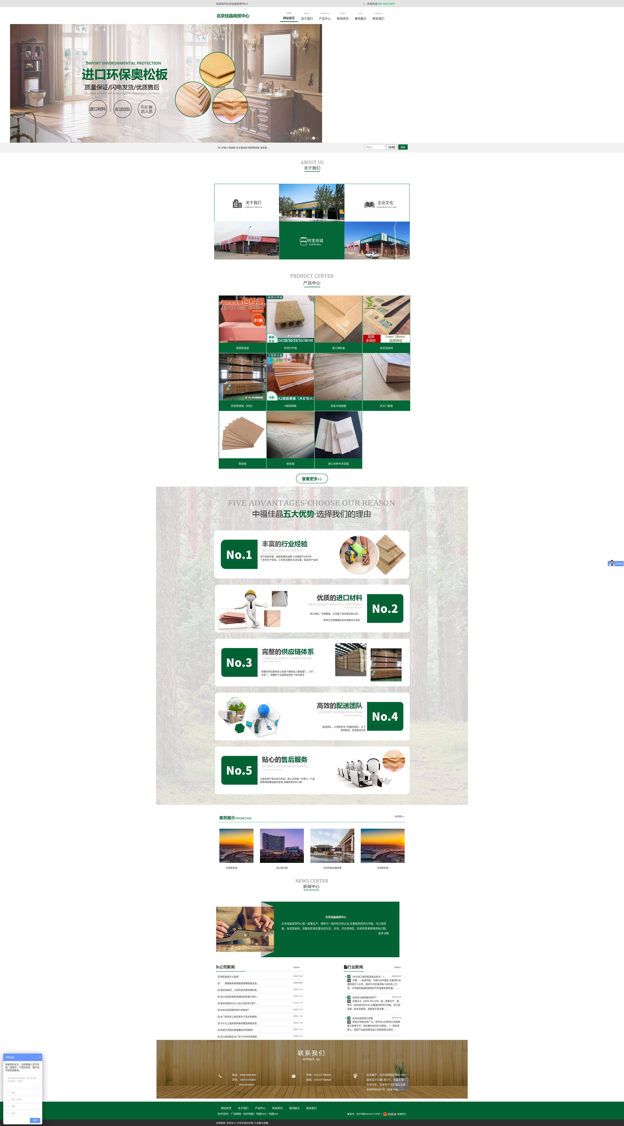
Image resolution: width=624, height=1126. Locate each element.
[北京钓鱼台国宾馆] (332, 845)
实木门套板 (386, 406)
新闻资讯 (277, 1108)
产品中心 (260, 1108)
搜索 (403, 147)
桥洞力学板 (290, 348)
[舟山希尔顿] (282, 845)
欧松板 (290, 463)
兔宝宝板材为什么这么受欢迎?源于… (239, 1003)
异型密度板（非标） (242, 406)
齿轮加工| (231, 1122)
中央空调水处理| (245, 1122)
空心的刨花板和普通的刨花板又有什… (239, 996)
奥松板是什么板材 (229, 976)
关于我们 (253, 202)
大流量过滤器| (261, 1122)
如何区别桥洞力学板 (362, 1018)
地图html (261, 1114)
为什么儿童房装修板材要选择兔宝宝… (239, 1023)
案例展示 (294, 1108)
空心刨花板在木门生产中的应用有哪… (239, 1036)
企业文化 (385, 202)
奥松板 (263, 147)
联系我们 (311, 1108)
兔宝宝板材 (386, 348)
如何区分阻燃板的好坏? (364, 997)
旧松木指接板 (338, 406)
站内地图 (248, 1114)
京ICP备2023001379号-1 (369, 1113)
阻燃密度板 (254, 147)
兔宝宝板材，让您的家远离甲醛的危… (239, 989)
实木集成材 (241, 147)
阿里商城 (315, 240)
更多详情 (383, 933)
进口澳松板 (338, 348)
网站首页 (226, 1108)
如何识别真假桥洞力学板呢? (234, 1009)
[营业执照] (389, 1113)
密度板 (232, 147)
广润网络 (236, 1114)
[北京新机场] (231, 845)
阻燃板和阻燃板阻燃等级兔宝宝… (239, 983)
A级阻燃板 (290, 406)
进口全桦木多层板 (338, 463)
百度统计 (401, 1113)
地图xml (273, 1114)
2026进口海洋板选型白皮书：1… (369, 976)
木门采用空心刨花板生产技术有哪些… (239, 1016)
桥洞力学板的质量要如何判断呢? (237, 1029)
